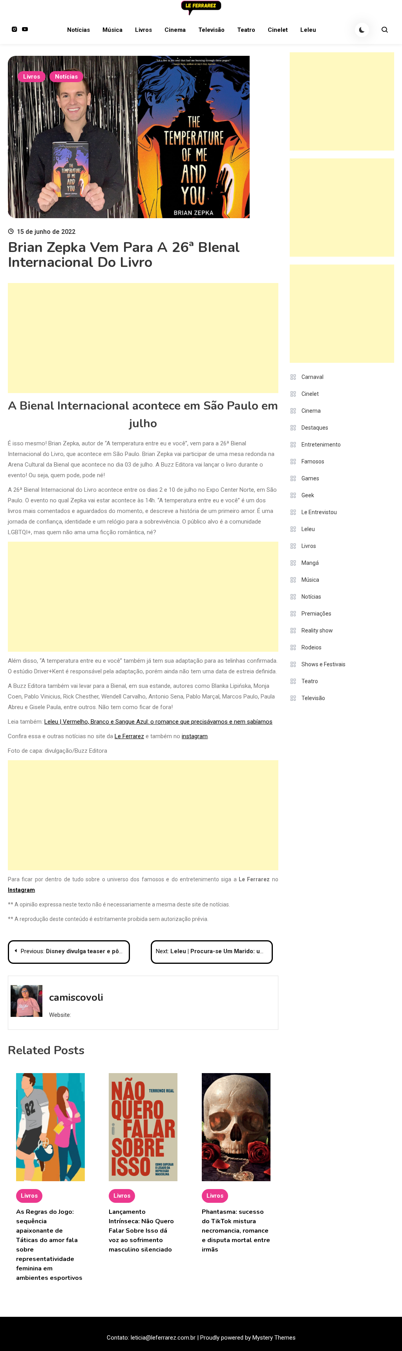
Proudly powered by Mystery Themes (248, 1337)
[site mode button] (362, 30)
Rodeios (312, 647)
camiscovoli (76, 997)
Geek (308, 495)
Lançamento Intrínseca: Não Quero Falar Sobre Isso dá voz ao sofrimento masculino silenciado (141, 1231)
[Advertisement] (143, 338)
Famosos (313, 461)
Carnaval (312, 377)
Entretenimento (321, 444)
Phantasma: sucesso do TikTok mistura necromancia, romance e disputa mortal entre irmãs (236, 1231)
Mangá (310, 563)
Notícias (78, 29)
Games (310, 478)
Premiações (316, 613)
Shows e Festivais (323, 664)
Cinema (175, 29)
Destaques (315, 428)
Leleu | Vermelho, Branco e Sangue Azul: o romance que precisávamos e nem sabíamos (158, 721)
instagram (195, 736)
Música (112, 29)
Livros (143, 29)
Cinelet (278, 29)
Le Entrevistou (319, 512)
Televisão (211, 29)
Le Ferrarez (129, 736)
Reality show (317, 630)
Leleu (308, 29)
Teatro (246, 29)
